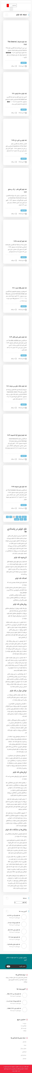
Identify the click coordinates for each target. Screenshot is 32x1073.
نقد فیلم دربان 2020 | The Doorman (13, 930)
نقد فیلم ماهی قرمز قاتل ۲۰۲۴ (18, 337)
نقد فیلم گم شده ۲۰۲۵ (20, 241)
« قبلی (24, 517)
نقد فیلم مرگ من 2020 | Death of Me (13, 916)
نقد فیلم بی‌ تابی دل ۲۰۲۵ (19, 140)
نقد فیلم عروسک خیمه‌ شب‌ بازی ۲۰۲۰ (13, 923)
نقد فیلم (23, 63)
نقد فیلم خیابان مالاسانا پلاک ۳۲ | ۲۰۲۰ (13, 944)
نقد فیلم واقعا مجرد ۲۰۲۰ (19, 288)
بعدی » (16, 519)
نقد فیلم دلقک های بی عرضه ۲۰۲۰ (16, 386)
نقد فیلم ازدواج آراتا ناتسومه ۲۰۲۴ (17, 435)
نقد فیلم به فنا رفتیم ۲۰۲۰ (19, 93)
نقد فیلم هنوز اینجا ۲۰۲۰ (14, 937)
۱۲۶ (21, 519)
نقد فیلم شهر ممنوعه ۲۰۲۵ (19, 487)
